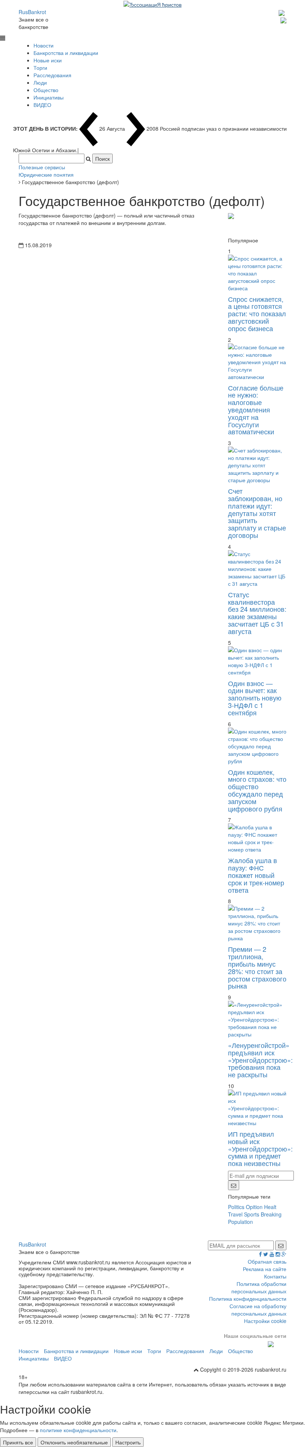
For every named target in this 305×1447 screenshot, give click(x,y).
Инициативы (48, 97)
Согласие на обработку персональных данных (257, 1309)
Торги (40, 67)
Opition (254, 1207)
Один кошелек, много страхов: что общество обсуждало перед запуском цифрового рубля (257, 790)
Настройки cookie (265, 1320)
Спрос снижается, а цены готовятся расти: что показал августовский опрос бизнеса (257, 313)
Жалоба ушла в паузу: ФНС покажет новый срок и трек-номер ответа (256, 874)
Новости (43, 45)
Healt (270, 1207)
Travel (235, 1214)
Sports (251, 1214)
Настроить (128, 1442)
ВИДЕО (42, 104)
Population (240, 1221)
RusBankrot (32, 12)
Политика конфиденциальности (247, 1298)
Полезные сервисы (42, 167)
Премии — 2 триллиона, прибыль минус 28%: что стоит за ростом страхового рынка (257, 967)
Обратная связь (267, 1261)
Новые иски (47, 60)
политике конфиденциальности (78, 1430)
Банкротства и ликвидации (65, 52)
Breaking (271, 1214)
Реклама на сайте (264, 1269)
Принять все (18, 1442)
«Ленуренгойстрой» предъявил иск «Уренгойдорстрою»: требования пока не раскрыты (260, 1059)
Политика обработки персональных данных (258, 1287)
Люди (40, 82)
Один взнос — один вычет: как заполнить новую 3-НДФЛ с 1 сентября (255, 697)
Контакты (275, 1276)
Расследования (52, 75)
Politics (236, 1207)
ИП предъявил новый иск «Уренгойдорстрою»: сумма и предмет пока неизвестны (260, 1148)
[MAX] (282, 12)
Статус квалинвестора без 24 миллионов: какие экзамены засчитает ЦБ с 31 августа (257, 612)
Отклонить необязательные (74, 1442)
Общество (45, 90)
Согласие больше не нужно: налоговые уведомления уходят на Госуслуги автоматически (255, 410)
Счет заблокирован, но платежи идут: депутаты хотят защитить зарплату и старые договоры (257, 513)
